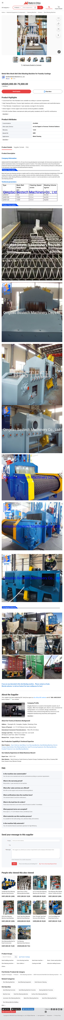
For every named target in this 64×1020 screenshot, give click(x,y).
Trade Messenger (28, 1009)
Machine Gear (6, 994)
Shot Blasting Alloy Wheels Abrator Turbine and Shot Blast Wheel (55, 893)
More (3, 1005)
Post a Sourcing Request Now (48, 864)
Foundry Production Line (8, 749)
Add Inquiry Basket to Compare (32, 65)
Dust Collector (15, 745)
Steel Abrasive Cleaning (41, 982)
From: (9, 840)
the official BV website (40, 697)
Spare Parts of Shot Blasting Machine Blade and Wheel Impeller (23, 893)
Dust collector (20, 963)
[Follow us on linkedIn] (46, 1011)
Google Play (16, 1009)
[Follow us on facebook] (51, 1009)
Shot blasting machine (7, 963)
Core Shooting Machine (32, 745)
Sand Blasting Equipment (24, 982)
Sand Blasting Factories (9, 990)
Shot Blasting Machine (50, 12)
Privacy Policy (57, 1015)
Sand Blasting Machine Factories (27, 990)
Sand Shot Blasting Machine (49, 998)
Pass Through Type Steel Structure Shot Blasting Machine (39, 918)
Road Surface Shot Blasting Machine (17, 747)
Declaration (49, 1015)
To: (10, 845)
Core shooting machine (23, 960)
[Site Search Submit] (40, 7)
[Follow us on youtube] (59, 1009)
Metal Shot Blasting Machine (31, 998)
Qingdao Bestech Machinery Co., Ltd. (15, 76)
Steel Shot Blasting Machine (21, 994)
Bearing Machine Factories (46, 990)
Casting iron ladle (36, 963)
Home (3, 12)
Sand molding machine (7, 960)
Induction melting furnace (53, 963)
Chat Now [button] (49, 91)
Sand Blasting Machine (22, 749)
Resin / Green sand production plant (54, 960)
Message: (8, 849)
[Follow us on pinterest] (61, 1009)
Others (3, 966)
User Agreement (41, 1015)
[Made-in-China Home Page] (32, 3)
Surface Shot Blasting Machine (39, 994)
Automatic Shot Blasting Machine (11, 998)
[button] (3, 3)
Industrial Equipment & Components (16, 12)
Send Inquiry (16, 91)
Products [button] (16, 7)
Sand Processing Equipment (35, 747)
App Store (5, 1009)
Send (14, 863)
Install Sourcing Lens (9, 1011)
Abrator (40, 12)
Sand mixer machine (37, 960)
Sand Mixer (23, 745)
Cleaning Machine (31, 12)
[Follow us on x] (54, 1009)
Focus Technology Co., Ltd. (20, 1015)
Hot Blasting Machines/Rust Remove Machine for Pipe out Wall (23, 943)
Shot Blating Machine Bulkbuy (10, 1002)
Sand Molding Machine (46, 745)
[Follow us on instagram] (56, 1009)
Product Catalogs (25, 957)
